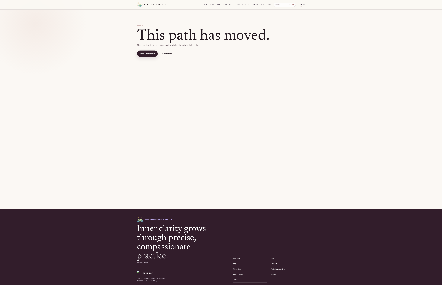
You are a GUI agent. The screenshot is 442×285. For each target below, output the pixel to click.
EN (301, 5)
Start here (215, 5)
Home (204, 5)
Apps (237, 5)
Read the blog (166, 53)
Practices (228, 5)
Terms (235, 280)
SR (304, 5)
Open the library (147, 54)
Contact (274, 264)
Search (291, 4)
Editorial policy (238, 269)
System (245, 5)
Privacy (273, 274)
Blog (268, 5)
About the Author (239, 274)
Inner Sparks (258, 5)
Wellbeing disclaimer (278, 269)
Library (273, 258)
